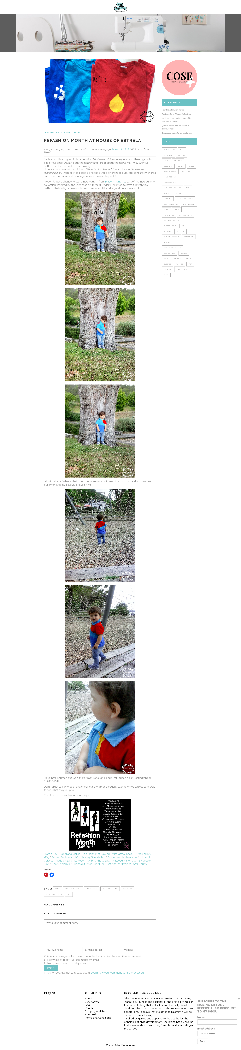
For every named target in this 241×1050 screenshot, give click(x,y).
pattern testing (110, 889)
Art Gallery (169, 150)
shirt (166, 258)
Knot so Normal (61, 863)
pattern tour (170, 226)
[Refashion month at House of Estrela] (100, 91)
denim (180, 166)
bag (182, 150)
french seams (170, 171)
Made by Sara (64, 860)
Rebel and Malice (70, 853)
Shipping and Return (97, 1011)
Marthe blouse (171, 204)
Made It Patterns (115, 181)
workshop (182, 269)
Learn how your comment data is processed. (117, 972)
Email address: (206, 1028)
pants (176, 209)
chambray (168, 155)
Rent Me (90, 1008)
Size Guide (91, 1014)
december (168, 166)
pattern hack (185, 215)
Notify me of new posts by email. (67, 963)
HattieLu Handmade (124, 860)
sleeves (167, 264)
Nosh (166, 209)
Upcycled (168, 269)
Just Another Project (118, 863)
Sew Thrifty (140, 863)
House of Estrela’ (121, 149)
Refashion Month (54, 894)
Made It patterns (73, 889)
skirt (188, 258)
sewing (184, 253)
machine (167, 199)
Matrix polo (91, 889)
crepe (166, 160)
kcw (188, 188)
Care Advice (92, 1001)
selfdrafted (169, 253)
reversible (168, 242)
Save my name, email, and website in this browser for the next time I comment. (94, 956)
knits (57, 889)
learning (178, 193)
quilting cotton (171, 237)
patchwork (169, 215)
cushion (178, 160)
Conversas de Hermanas (122, 857)
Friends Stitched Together (88, 863)
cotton (181, 155)
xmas (166, 275)
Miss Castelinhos (122, 853)
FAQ (87, 1004)
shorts (177, 258)
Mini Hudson (189, 204)
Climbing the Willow (98, 860)
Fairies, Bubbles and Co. (66, 857)
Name (201, 1017)
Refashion (127, 889)
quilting (180, 231)
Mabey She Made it (93, 857)
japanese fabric (171, 182)
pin (183, 226)
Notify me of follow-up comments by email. (73, 959)
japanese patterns (172, 188)
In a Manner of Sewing (96, 853)
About (88, 998)
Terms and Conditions (98, 1017)
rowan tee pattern (172, 247)
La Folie (79, 860)
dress (191, 166)
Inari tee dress (171, 177)
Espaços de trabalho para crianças (177, 133)
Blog (68, 132)
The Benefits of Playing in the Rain (176, 114)
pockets (167, 231)
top (68, 894)
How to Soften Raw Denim (173, 110)
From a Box (50, 853)
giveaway (186, 171)
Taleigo (179, 264)
